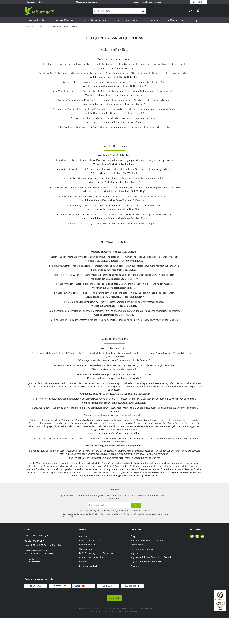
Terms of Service (139, 510)
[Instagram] (197, 536)
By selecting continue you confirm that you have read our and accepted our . (115, 515)
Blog (133, 536)
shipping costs (101, 608)
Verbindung (80, 475)
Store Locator (86, 548)
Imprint (134, 553)
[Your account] (198, 11)
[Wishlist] (190, 11)
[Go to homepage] (39, 11)
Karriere (135, 565)
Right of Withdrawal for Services (146, 561)
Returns (83, 561)
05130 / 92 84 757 (34, 540)
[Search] (143, 11)
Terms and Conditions (142, 548)
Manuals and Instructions (92, 557)
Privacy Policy (124, 510)
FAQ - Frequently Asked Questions (96, 553)
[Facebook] (192, 536)
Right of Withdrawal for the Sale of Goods (151, 557)
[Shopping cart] (204, 9)
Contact (83, 536)
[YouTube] (202, 536)
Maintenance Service (89, 540)
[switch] (220, 608)
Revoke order (115, 598)
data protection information (126, 514)
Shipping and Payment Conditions (148, 540)
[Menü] (224, 591)
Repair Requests (87, 544)
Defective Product (88, 565)
